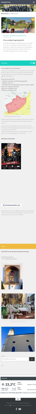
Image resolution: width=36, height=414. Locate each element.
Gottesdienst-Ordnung (11, 258)
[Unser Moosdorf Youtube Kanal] (34, 63)
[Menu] (34, 2)
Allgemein (6, 35)
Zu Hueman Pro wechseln (25, 405)
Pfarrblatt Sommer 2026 (7, 257)
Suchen (3, 356)
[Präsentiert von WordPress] (10, 405)
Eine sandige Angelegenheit (13, 40)
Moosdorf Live (5, 2)
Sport (24, 35)
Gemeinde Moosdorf (16, 35)
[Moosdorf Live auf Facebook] (31, 63)
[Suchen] (32, 359)
